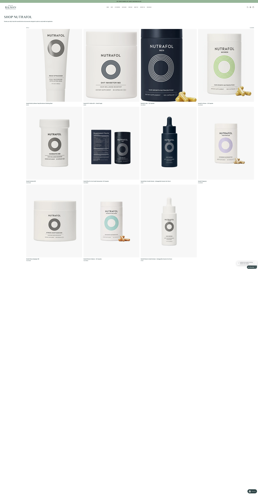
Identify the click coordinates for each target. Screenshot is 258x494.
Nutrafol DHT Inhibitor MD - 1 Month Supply (93, 103)
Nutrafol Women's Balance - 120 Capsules (93, 259)
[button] (112, 7)
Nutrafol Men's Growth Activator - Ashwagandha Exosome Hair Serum (156, 181)
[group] (129, 1)
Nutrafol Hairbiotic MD (31, 181)
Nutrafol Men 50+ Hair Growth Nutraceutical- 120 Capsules (96, 181)
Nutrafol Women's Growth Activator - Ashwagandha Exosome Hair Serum (156, 259)
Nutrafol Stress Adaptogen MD (32, 259)
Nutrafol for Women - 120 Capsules (205, 103)
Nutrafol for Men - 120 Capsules (147, 103)
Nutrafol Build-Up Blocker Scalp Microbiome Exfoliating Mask (39, 103)
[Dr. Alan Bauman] (10, 7)
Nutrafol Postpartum (202, 181)
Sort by (27, 27)
